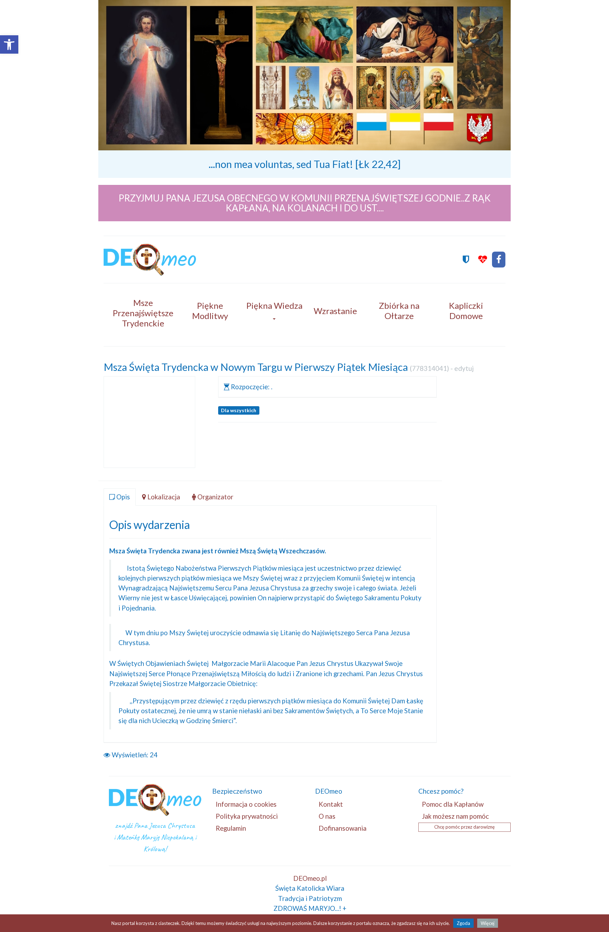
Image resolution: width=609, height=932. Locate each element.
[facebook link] (498, 259)
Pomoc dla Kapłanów (453, 804)
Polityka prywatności (247, 816)
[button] (9, 44)
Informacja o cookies (246, 804)
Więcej (487, 923)
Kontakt (331, 804)
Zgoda (463, 923)
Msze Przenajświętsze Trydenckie (143, 312)
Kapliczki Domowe (466, 310)
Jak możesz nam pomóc (455, 816)
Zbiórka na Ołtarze (399, 310)
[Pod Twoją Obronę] (466, 259)
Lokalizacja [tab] (163, 497)
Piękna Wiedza (274, 305)
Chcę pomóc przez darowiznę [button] (464, 827)
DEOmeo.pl (310, 878)
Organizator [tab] (214, 497)
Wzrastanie (335, 311)
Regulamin (231, 828)
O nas (327, 816)
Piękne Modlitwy (210, 310)
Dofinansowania (343, 828)
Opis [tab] (122, 497)
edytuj (464, 368)
